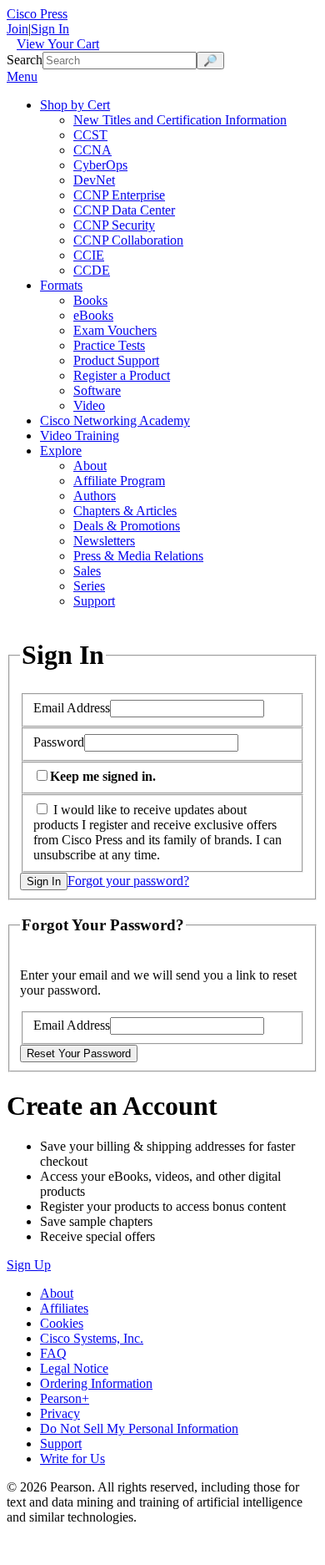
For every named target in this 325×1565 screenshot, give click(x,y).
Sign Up (29, 1265)
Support (94, 601)
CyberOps (100, 165)
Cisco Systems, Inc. (91, 1338)
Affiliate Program (119, 481)
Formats (61, 285)
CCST (90, 135)
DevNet (94, 180)
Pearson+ (64, 1398)
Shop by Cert (75, 105)
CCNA (92, 150)
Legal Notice (74, 1368)
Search (24, 60)
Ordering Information (96, 1383)
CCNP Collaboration (128, 240)
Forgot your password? (128, 881)
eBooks (93, 315)
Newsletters (104, 541)
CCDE (91, 270)
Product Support (116, 360)
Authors (94, 496)
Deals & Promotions (126, 526)
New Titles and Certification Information (180, 120)
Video (89, 405)
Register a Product (121, 375)
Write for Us (72, 1458)
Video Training (79, 435)
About (90, 465)
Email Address (71, 708)
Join (17, 29)
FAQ (53, 1353)
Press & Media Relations (138, 556)
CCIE (88, 255)
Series (89, 586)
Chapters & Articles (125, 511)
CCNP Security (114, 225)
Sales (87, 571)
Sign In (50, 29)
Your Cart (58, 44)
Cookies (61, 1323)
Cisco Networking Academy (115, 420)
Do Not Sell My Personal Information (139, 1428)
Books (90, 300)
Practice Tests (109, 345)
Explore (61, 450)
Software (97, 390)
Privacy (60, 1413)
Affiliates (64, 1308)
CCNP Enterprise (119, 195)
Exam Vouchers (115, 330)
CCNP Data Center (124, 210)
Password (58, 742)
